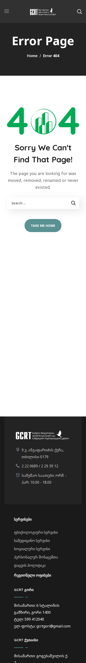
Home (32, 55)
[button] (79, 11)
